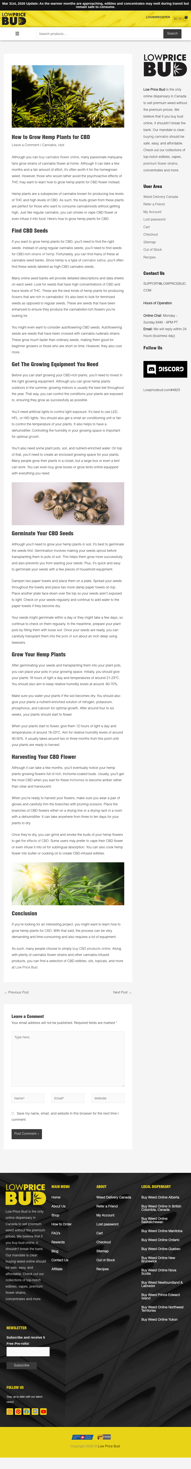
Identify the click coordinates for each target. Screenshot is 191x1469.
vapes (23, 1287)
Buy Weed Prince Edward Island (160, 1297)
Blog (54, 1251)
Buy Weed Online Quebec (161, 1249)
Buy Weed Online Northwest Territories (162, 1309)
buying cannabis (155, 137)
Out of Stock (152, 250)
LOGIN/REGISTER (158, 17)
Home (55, 1197)
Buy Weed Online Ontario (160, 1240)
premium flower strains (160, 164)
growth (34, 437)
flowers (17, 297)
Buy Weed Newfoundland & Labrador (162, 1284)
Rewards (58, 1242)
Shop (55, 1215)
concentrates (15, 1299)
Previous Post (16, 992)
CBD (48, 931)
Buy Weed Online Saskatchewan (154, 1220)
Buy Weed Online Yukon (159, 1320)
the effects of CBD (35, 841)
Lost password (154, 219)
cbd (61, 145)
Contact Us (59, 1260)
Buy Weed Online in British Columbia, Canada (161, 1208)
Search (172, 34)
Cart (146, 227)
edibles (11, 1287)
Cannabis (49, 145)
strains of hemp (42, 254)
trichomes (77, 780)
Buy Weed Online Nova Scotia (158, 1272)
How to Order (61, 1224)
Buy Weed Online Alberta (160, 1197)
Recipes (149, 257)
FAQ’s (55, 1233)
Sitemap (149, 242)
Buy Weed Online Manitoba (161, 1231)
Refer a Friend (154, 204)
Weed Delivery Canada (160, 197)
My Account (152, 212)
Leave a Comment (25, 145)
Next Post (122, 992)
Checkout (150, 235)
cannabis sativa (94, 260)
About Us (58, 1206)
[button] (17, 34)
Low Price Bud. (109, 1446)
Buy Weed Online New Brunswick (158, 1260)
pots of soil (70, 636)
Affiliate (56, 1269)
